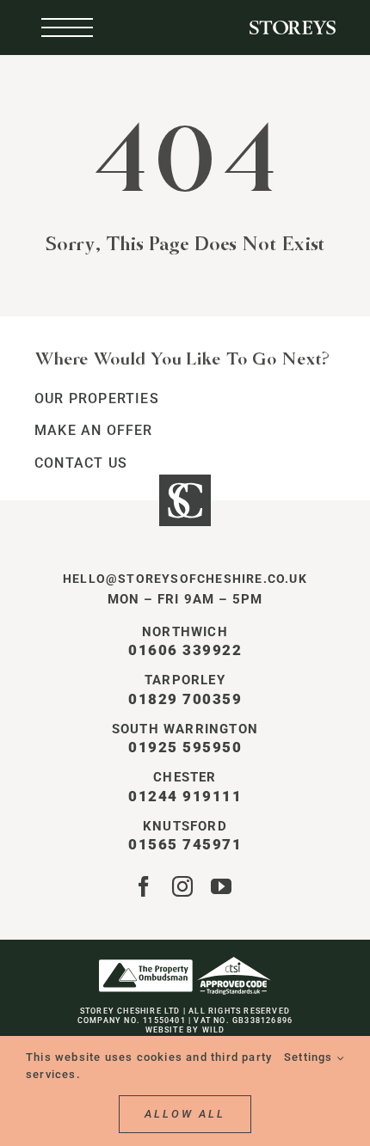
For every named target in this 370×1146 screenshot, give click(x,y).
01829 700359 (185, 699)
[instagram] (183, 886)
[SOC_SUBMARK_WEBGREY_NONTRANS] (185, 480)
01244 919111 (185, 796)
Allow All (185, 1113)
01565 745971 (185, 844)
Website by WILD (185, 1030)
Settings (310, 1057)
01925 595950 (185, 747)
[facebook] (144, 886)
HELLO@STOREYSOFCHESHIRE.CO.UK (185, 578)
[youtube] (221, 886)
